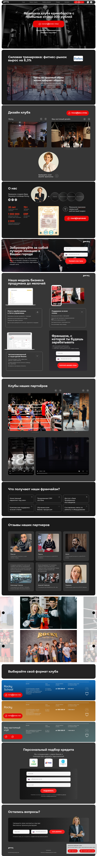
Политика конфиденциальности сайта (48, 852)
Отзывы (58, 2)
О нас (23, 2)
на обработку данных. (61, 794)
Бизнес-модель (33, 2)
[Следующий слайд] (93, 612)
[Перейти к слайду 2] (48, 660)
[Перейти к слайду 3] (49, 660)
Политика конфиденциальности (48, 796)
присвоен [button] (81, 207)
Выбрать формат (46, 2)
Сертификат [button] (48, 850)
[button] (79, 2)
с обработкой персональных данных (39, 836)
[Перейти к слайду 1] (47, 660)
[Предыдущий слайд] (3, 612)
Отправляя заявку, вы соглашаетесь (21, 836)
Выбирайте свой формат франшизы (45, 176)
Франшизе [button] (73, 207)
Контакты (67, 2)
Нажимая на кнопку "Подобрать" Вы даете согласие (43, 794)
